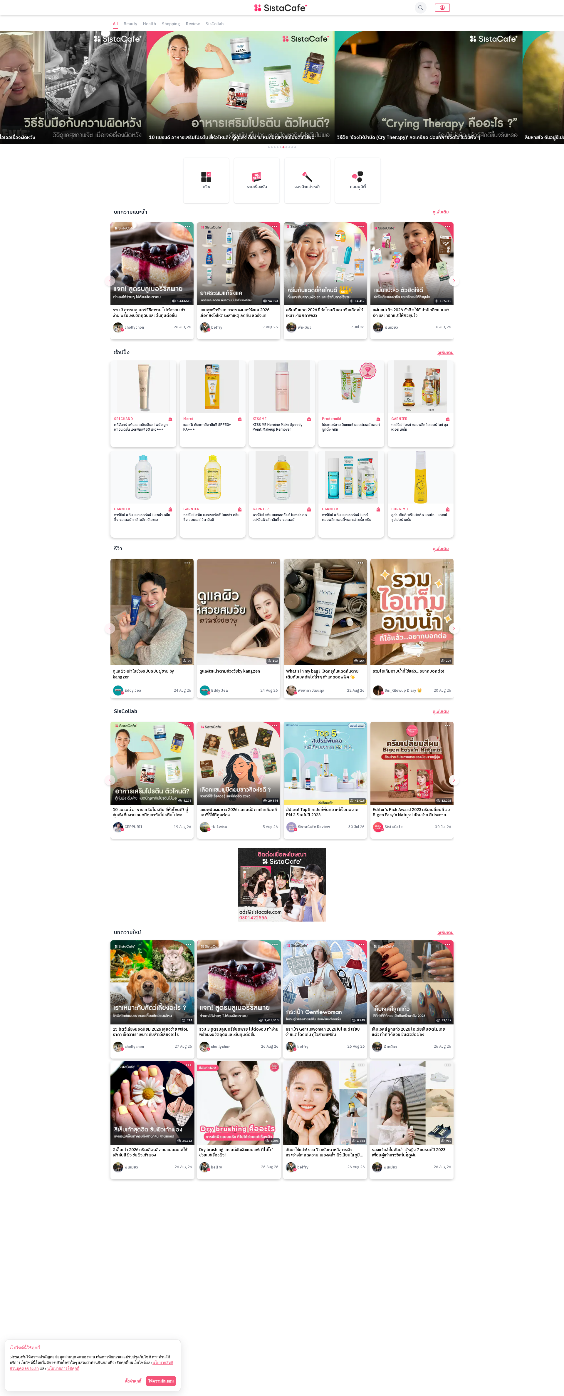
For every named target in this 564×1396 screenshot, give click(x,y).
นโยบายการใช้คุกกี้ (63, 1368)
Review (193, 24)
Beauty (130, 24)
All (115, 24)
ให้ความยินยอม (161, 1381)
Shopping (171, 24)
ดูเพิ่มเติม (441, 212)
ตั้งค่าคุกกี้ (133, 1381)
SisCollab (215, 24)
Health (149, 24)
